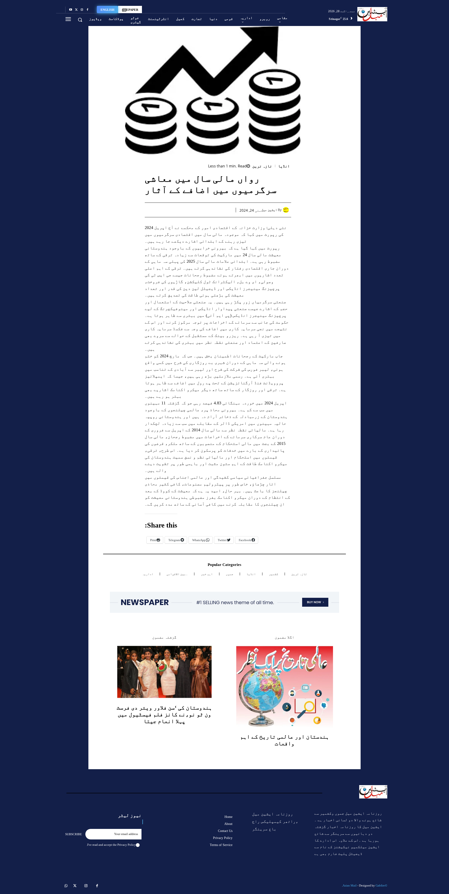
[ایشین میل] (287, 210)
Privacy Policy (126, 844)
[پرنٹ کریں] (195, 209)
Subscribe (73, 834)
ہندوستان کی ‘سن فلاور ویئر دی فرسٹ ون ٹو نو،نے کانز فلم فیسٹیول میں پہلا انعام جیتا (164, 714)
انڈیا (284, 166)
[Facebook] (87, 10)
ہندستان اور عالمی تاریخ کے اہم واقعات (284, 740)
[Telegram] (184, 209)
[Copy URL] (173, 209)
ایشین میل (269, 210)
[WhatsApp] (206, 209)
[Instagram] (82, 10)
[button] (80, 19)
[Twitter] (76, 10)
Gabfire (380, 885)
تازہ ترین (262, 166)
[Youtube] (70, 10)
